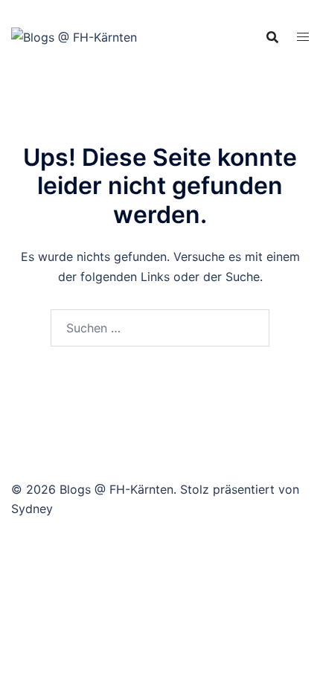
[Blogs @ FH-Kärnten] (74, 35)
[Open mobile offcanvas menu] (303, 37)
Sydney (32, 508)
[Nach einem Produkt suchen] (272, 37)
